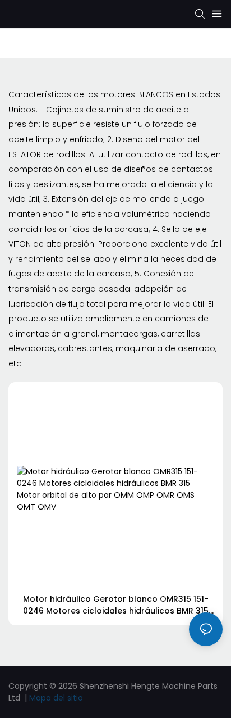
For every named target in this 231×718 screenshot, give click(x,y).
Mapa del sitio (56, 697)
